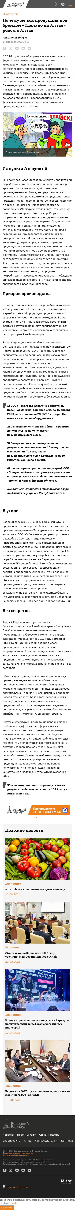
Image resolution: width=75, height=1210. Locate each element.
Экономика (13, 883)
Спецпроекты (12, 1140)
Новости (8, 1134)
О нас (27, 1140)
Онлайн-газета (49, 1134)
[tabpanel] (37, 810)
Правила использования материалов (18, 1153)
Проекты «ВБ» (26, 1134)
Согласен (7, 1207)
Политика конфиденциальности (16, 1155)
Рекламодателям (46, 1140)
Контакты (67, 1140)
